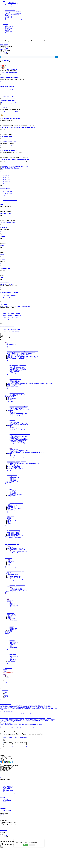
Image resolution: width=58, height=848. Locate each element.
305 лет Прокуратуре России (6, 122)
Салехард (29, 730)
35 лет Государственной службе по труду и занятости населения (15, 159)
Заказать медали (4, 712)
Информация (3, 808)
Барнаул (32, 728)
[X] (6, 762)
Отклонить (32, 844)
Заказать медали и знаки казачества (8, 72)
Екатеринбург (8, 727)
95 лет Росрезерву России (6, 136)
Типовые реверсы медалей (23, 720)
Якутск (49, 728)
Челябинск (7, 677)
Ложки (1, 277)
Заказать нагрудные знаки (13, 712)
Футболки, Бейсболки (5, 268)
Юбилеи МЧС (12, 455)
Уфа (11, 727)
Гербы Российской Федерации (9, 295)
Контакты (5, 802)
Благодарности (8, 27)
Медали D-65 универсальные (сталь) (10, 317)
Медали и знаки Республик (8, 89)
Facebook (6, 692)
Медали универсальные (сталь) (7, 309)
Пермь (26, 728)
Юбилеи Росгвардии (14, 449)
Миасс (25, 730)
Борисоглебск (14, 730)
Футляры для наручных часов (9, 183)
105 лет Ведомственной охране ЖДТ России (10, 111)
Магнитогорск (42, 727)
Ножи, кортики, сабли (5, 208)
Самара (29, 728)
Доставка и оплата (7, 810)
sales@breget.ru (3, 45)
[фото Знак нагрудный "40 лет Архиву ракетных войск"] (15, 737)
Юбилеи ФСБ (12, 420)
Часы (1, 171)
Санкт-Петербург (21, 727)
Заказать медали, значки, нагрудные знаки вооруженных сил (17, 714)
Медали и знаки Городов (8, 96)
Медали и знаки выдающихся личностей (9, 77)
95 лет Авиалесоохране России (7, 145)
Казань (31, 727)
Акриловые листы (9, 23)
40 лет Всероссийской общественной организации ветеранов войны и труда (17, 127)
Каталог (6, 343)
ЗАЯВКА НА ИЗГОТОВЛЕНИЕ (6, 63)
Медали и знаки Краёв (8, 91)
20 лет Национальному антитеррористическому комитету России (15, 164)
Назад (6, 342)
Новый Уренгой (22, 728)
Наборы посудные (7, 195)
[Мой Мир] (4, 762)
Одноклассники (7, 697)
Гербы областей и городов (8, 297)
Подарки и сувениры (9, 7)
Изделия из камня (4, 231)
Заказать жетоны (14, 720)
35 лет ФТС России (4, 132)
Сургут (17, 728)
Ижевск (18, 730)
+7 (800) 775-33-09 (4, 44)
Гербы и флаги (8, 15)
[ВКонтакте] (1, 762)
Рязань (46, 728)
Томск (6, 728)
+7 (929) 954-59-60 (4, 52)
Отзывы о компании (7, 800)
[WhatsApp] (9, 762)
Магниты (2, 254)
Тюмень (28, 727)
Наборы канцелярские (8, 197)
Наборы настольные (7, 193)
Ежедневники (3, 227)
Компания (2, 797)
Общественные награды (10, 10)
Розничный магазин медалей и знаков (11, 793)
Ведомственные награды (10, 9)
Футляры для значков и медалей (12, 14)
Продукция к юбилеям (9, 4)
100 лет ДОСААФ (8, 6)
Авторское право (8, 31)
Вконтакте (6, 693)
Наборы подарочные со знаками (10, 200)
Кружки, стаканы (4, 250)
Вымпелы (2, 259)
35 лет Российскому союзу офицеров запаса (10, 118)
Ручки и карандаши (4, 218)
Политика (5, 806)
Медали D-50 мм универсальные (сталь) (11, 313)
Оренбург (14, 728)
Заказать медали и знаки (10, 2)
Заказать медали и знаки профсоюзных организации (12, 81)
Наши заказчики (8, 32)
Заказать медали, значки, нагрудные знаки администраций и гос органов (35, 715)
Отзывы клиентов (8, 28)
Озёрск (52, 728)
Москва (6, 678)
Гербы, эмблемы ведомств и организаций (9, 292)
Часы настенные (6, 177)
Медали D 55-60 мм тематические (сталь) (12, 331)
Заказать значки (22, 712)
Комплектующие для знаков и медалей (13, 19)
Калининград (37, 728)
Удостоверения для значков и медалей (13, 13)
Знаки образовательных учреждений (13, 11)
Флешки (2, 272)
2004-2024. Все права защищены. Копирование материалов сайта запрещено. (9, 815)
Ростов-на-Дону (8, 730)
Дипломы (2, 236)
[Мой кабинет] (1, 339)
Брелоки (2, 240)
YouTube (6, 696)
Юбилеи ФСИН (13, 412)
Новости (7, 30)
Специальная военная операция (11, 5)
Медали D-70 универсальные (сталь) (10, 319)
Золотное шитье (8, 16)
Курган (41, 728)
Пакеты (2, 263)
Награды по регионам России (7, 86)
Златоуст (22, 730)
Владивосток (47, 727)
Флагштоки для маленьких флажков (8, 287)
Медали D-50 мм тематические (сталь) (11, 329)
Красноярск (14, 727)
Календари (2, 245)
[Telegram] (12, 762)
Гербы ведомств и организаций (9, 299)
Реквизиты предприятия (8, 804)
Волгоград (9, 728)
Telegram (6, 695)
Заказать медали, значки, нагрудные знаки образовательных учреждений (26, 717)
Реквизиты (7, 29)
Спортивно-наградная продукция (12, 21)
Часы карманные (6, 181)
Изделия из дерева (4, 282)
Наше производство (9, 26)
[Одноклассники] (2, 762)
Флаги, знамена (3, 304)
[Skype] (10, 762)
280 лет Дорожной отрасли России (8, 141)
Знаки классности (8, 12)
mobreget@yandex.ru (4, 54)
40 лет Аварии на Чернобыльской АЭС (8, 150)
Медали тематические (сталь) (7, 326)
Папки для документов (5, 213)
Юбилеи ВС (12, 427)
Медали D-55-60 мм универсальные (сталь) (12, 315)
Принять (25, 844)
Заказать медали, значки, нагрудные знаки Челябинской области (16, 713)
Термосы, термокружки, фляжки (7, 222)
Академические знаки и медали (9, 792)
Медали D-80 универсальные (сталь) (10, 321)
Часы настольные (6, 179)
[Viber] (7, 762)
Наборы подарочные (5, 188)
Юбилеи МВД (12, 403)
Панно (1, 204)
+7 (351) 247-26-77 (4, 48)
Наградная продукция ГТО (10, 18)
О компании (7, 25)
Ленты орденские (8, 17)
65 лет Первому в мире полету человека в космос (11, 154)
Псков (44, 728)
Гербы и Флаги (6, 789)
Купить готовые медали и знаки (11, 3)
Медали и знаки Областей (8, 94)
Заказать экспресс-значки (15, 391)
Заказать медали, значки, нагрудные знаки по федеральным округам (24, 362)
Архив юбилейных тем (14, 477)
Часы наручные (6, 175)
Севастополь (36, 727)
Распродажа (7, 20)
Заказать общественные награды (7, 100)
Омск (26, 727)
